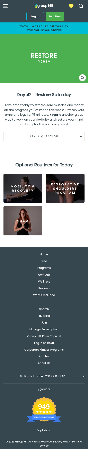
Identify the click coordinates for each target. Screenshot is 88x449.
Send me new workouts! (42, 376)
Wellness (44, 282)
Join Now (54, 16)
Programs (44, 268)
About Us (44, 363)
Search (44, 309)
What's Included (44, 295)
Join (44, 323)
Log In (35, 16)
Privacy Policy (61, 441)
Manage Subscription (44, 329)
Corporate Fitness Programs (44, 350)
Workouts (44, 275)
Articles (44, 356)
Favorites (44, 316)
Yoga (54, 115)
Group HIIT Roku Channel (44, 336)
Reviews (44, 288)
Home (44, 254)
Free (44, 261)
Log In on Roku (44, 343)
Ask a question (44, 136)
